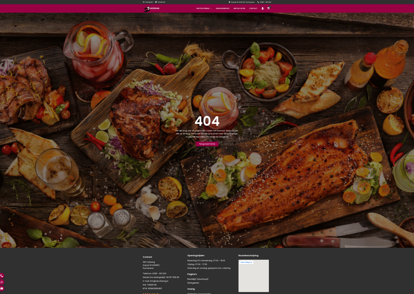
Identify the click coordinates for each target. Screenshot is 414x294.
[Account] (262, 8)
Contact (253, 8)
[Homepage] (155, 8)
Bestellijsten (239, 8)
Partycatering (202, 8)
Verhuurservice (222, 8)
